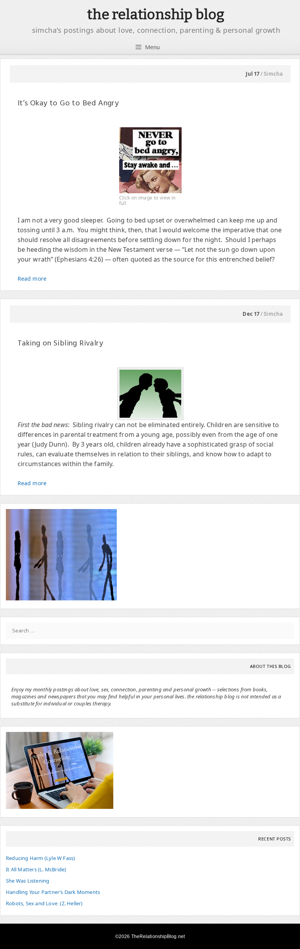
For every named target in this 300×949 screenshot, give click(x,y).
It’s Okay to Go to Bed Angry (68, 103)
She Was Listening (27, 880)
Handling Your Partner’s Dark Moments (53, 892)
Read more (32, 278)
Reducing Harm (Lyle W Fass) (40, 858)
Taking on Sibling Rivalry (60, 343)
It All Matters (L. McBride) (36, 869)
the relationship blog (155, 14)
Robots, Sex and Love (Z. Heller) (44, 903)
